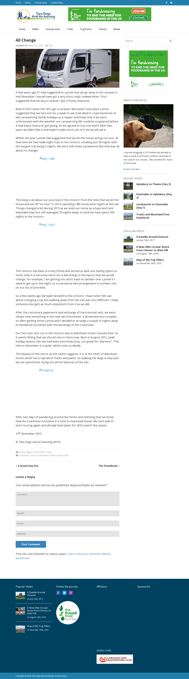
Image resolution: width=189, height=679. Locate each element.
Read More (131, 169)
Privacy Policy (41, 2)
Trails (70, 29)
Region (29, 452)
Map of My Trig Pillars (150, 259)
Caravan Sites (53, 29)
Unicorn (34, 455)
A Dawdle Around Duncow (152, 236)
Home (18, 2)
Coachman (24, 455)
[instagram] (71, 593)
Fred (51, 45)
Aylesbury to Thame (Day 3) (153, 184)
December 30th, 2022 (151, 263)
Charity (103, 29)
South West (39, 452)
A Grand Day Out (28, 465)
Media (28, 2)
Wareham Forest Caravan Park (53, 455)
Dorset (22, 452)
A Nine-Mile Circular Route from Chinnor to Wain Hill (152, 248)
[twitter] (171, 3)
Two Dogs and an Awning (43, 676)
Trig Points (86, 29)
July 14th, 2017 (147, 240)
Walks (35, 29)
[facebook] (166, 3)
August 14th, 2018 (149, 253)
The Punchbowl (108, 465)
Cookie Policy (57, 2)
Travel (49, 452)
